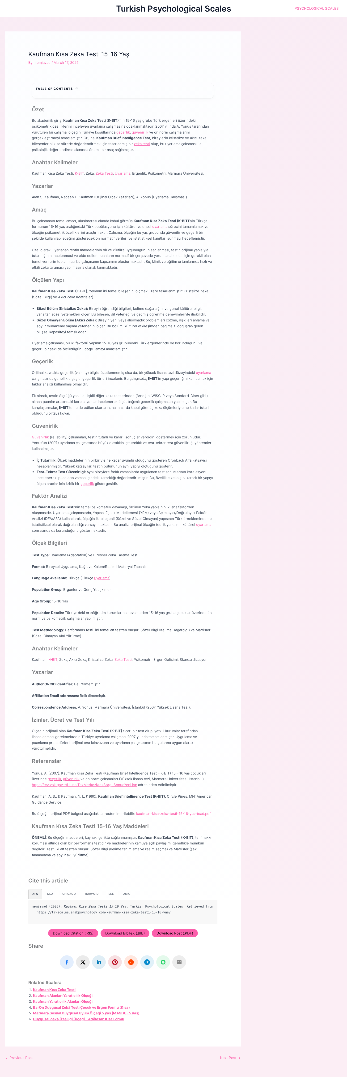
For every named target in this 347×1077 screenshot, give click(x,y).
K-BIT (79, 173)
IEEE (111, 893)
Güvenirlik (40, 437)
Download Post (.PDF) (175, 933)
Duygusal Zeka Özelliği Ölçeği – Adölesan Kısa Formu (78, 1019)
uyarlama (159, 226)
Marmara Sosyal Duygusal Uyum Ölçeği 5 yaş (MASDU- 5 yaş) (86, 1013)
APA (35, 893)
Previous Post (19, 1057)
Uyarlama (122, 173)
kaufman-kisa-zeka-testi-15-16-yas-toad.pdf (173, 813)
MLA (50, 893)
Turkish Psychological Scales (173, 8)
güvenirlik (140, 132)
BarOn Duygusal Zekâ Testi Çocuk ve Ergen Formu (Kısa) (81, 1007)
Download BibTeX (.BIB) (125, 933)
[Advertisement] (298, 64)
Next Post (230, 1057)
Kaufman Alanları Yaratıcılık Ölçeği (63, 995)
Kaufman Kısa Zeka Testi (54, 989)
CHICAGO (69, 893)
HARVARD (91, 893)
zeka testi (142, 144)
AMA (126, 893)
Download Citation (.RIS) (73, 933)
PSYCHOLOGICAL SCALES (317, 8)
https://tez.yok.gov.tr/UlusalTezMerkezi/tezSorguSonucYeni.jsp (84, 785)
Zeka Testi (104, 173)
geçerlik (123, 132)
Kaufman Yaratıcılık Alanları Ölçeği (63, 1001)
